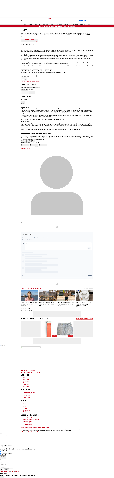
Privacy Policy (26, 397)
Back (2, 469)
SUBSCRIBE (25, 93)
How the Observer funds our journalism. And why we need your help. (57, 26)
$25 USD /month (34, 145)
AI (38, 427)
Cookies (30, 427)
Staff (24, 406)
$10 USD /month (25, 145)
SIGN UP (24, 79)
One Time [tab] (23, 140)
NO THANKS (32, 93)
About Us (25, 403)
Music (52, 24)
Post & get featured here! (84, 319)
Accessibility (35, 427)
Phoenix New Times (28, 423)
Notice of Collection (26, 81)
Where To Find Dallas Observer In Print (30, 372)
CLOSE (22, 103)
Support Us (82, 20)
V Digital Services (27, 424)
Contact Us (25, 405)
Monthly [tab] (29, 140)
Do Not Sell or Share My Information (30, 431)
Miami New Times (27, 421)
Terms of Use (26, 395)
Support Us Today (25, 148)
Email (22, 76)
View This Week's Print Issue (28, 370)
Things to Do (4, 450)
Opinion (30, 24)
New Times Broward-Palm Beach (31, 419)
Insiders (3, 452)
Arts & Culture (45, 24)
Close (2, 477)
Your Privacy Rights (44, 427)
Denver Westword (27, 418)
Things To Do (59, 24)
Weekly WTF (75, 24)
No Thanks (3, 458)
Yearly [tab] (33, 140)
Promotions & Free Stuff (29, 392)
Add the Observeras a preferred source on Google (29, 40)
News (25, 24)
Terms (33, 81)
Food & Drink (37, 24)
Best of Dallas (67, 24)
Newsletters (83, 24)
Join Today (3, 456)
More (89, 24)
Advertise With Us (27, 394)
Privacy (37, 81)
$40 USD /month (43, 145)
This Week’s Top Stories (6, 453)
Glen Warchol (25, 36)
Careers (25, 408)
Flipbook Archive (27, 410)
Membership (26, 411)
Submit (6, 469)
